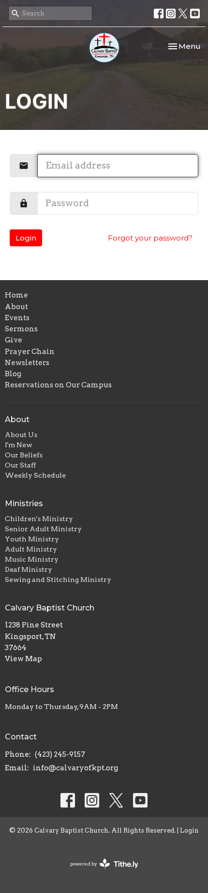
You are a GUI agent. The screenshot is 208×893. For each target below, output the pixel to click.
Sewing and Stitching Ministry (58, 579)
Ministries (24, 503)
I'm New (18, 445)
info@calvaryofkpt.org (75, 768)
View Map (23, 658)
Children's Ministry (39, 519)
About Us (21, 435)
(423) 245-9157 (60, 754)
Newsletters (27, 362)
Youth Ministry (32, 539)
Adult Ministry (31, 549)
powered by (99, 872)
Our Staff (20, 465)
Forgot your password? (150, 237)
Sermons (21, 329)
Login (25, 237)
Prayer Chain (30, 351)
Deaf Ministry (28, 569)
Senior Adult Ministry (43, 529)
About (16, 306)
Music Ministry (32, 559)
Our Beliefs (24, 455)
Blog (13, 373)
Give (13, 340)
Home (16, 295)
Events (17, 317)
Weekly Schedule (35, 475)
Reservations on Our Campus (58, 385)
